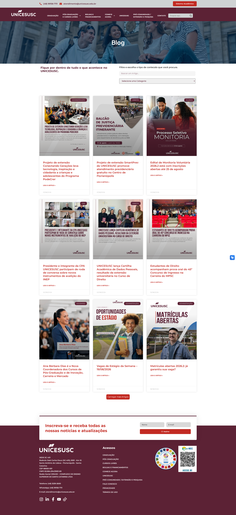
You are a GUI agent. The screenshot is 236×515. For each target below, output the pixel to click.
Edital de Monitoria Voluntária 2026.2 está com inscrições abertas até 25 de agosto (170, 166)
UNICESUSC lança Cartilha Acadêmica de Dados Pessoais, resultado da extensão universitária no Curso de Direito (117, 272)
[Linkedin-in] (47, 499)
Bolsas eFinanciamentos (93, 15)
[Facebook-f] (53, 499)
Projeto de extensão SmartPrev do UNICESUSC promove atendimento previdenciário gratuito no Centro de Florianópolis (117, 169)
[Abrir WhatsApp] (230, 509)
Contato (161, 16)
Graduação (52, 16)
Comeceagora (108, 15)
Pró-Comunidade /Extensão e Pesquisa (143, 15)
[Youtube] (59, 499)
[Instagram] (41, 499)
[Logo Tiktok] (65, 499)
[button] (118, 396)
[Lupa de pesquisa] (191, 16)
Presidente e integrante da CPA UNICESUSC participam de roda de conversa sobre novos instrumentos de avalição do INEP (64, 272)
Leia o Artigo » (49, 185)
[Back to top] (229, 498)
